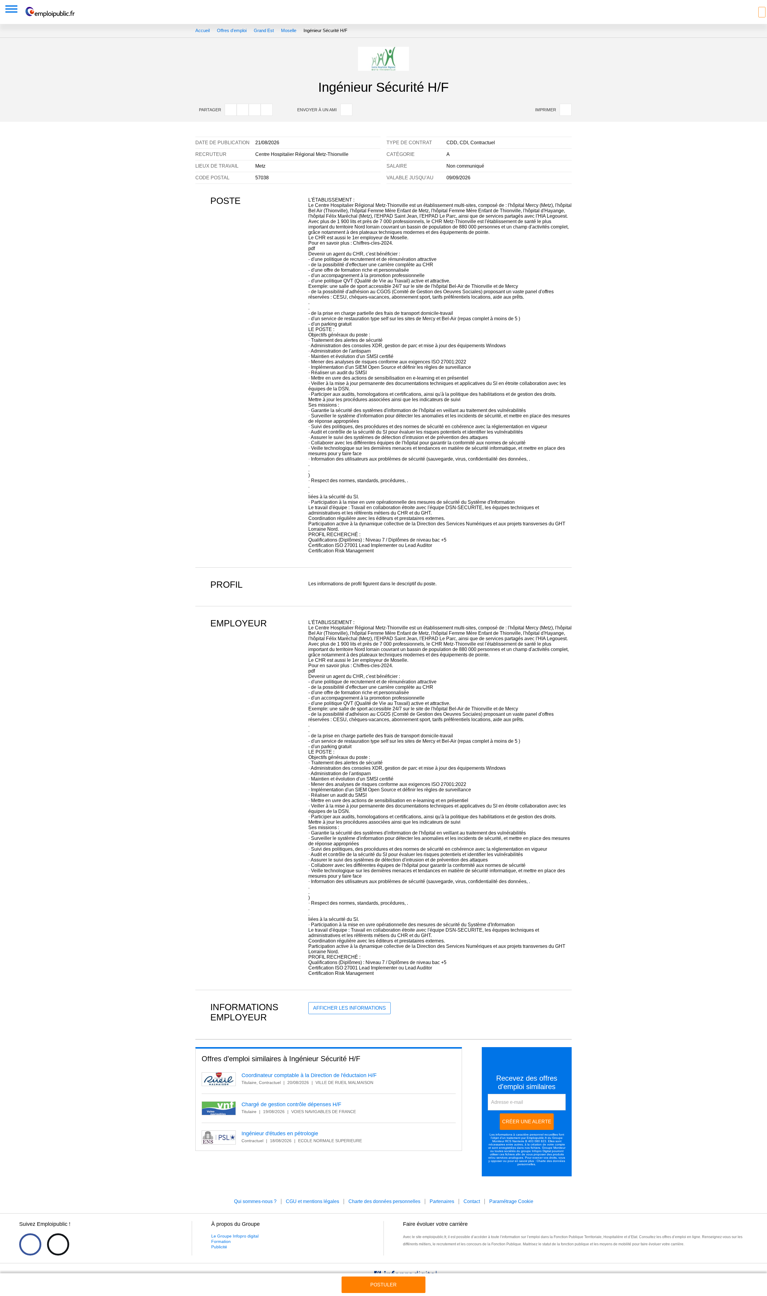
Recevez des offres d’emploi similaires (526, 1082)
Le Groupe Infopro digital (235, 1236)
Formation (221, 1241)
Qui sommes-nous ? (255, 1201)
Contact (471, 1201)
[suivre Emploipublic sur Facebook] (30, 1244)
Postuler (383, 1284)
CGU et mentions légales (312, 1201)
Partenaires (442, 1201)
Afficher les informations (349, 1008)
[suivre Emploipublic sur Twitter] (58, 1244)
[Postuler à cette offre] (383, 1279)
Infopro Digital (541, 1151)
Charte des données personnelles (384, 1201)
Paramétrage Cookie (511, 1201)
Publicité (219, 1246)
